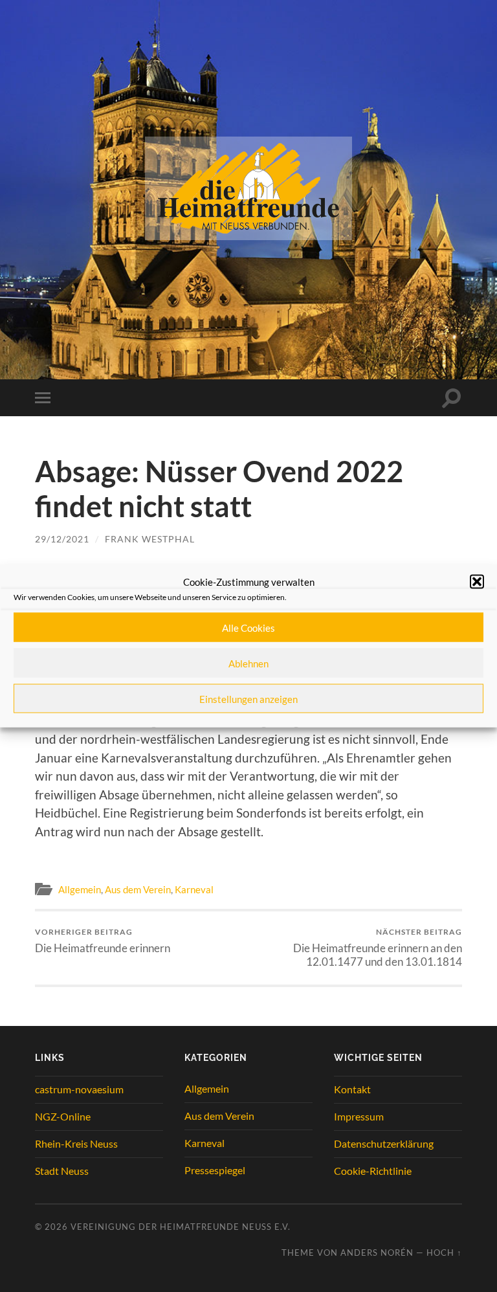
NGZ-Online (63, 1116)
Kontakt (352, 1089)
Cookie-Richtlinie (373, 1170)
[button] (476, 581)
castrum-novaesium (79, 1089)
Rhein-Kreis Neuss (76, 1143)
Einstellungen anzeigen (248, 698)
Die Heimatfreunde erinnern (102, 941)
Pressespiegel (214, 1170)
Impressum (359, 1116)
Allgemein (79, 889)
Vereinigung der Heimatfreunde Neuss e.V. (181, 1226)
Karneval (194, 889)
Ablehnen (248, 663)
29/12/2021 (62, 538)
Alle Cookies (248, 627)
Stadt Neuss (62, 1170)
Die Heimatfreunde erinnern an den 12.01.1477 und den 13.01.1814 (377, 947)
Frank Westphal (150, 538)
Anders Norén (377, 1252)
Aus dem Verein (138, 889)
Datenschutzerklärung (384, 1143)
